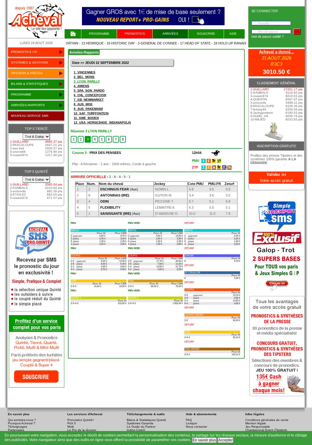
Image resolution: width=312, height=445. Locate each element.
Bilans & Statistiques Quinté (146, 420)
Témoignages (17, 426)
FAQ (189, 420)
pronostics (135, 33)
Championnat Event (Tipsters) (266, 430)
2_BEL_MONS (84, 76)
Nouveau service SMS (29, 115)
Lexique (191, 423)
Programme (99, 33)
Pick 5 (71, 423)
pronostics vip (24, 52)
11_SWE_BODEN (86, 118)
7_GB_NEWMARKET (89, 99)
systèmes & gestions (29, 62)
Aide (233, 33)
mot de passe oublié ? (267, 36)
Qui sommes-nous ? (22, 420)
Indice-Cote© (136, 430)
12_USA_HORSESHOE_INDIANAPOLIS (102, 122)
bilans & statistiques (29, 83)
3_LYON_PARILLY (87, 81)
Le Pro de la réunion (81, 430)
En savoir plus (204, 440)
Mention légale (255, 423)
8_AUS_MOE (83, 104)
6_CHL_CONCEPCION (90, 95)
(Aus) (119, 189)
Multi (70, 426)
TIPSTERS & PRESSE (27, 73)
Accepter (225, 440)
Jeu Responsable (257, 426)
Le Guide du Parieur (141, 426)
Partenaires (16, 430)
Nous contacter (196, 426)
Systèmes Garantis (140, 423)
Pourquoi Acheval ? (21, 423)
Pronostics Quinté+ (80, 420)
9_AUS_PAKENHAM (88, 108)
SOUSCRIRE (206, 33)
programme (21, 94)
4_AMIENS (81, 86)
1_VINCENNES (84, 72)
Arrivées (170, 33)
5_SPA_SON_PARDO (89, 90)
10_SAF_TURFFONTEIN (91, 113)
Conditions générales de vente (267, 420)
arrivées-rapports (28, 105)
